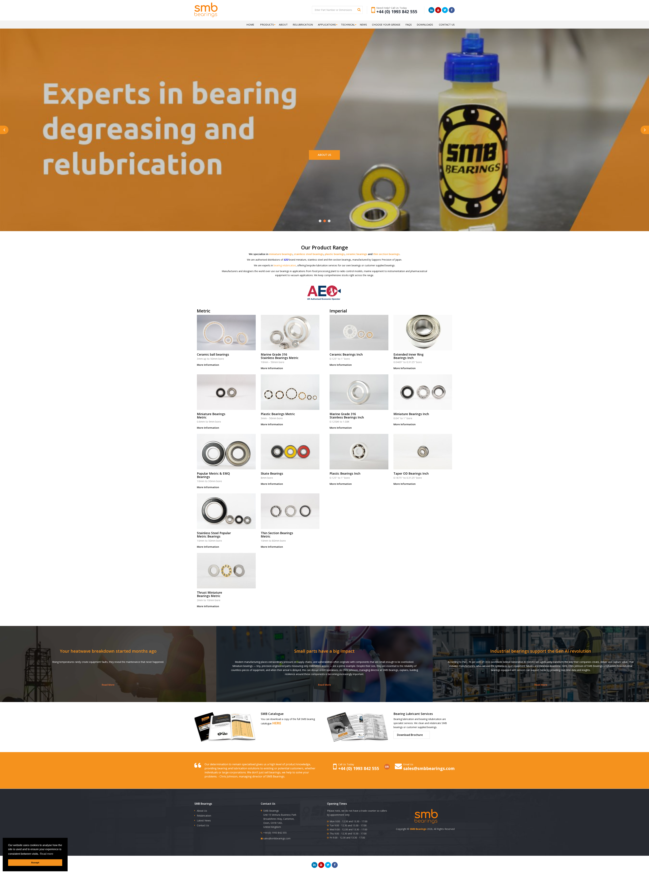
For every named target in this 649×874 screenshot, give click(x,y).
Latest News (204, 820)
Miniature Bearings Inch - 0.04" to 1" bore (422, 401)
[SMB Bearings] (214, 10)
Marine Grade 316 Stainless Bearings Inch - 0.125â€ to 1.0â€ (359, 402)
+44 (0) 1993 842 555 (396, 11)
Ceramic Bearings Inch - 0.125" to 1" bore (359, 341)
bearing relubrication (285, 265)
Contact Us (447, 24)
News (363, 24)
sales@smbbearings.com (429, 768)
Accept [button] (35, 862)
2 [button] (324, 221)
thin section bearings (386, 254)
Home (250, 24)
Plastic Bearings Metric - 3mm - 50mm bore (290, 401)
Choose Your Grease (386, 24)
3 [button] (329, 221)
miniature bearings (281, 254)
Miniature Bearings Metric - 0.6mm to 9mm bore (226, 402)
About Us (324, 155)
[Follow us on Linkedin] (431, 10)
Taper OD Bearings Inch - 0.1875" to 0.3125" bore (422, 460)
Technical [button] (348, 24)
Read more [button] (46, 853)
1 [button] (320, 221)
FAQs (408, 24)
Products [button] (267, 24)
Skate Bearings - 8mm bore (290, 460)
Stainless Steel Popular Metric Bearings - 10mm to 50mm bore (226, 521)
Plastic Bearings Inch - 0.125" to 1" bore (359, 460)
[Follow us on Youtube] (438, 10)
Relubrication (303, 24)
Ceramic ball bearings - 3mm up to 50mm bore (226, 341)
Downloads (425, 24)
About (283, 24)
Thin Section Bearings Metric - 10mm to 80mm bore (290, 521)
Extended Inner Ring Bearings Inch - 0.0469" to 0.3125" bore (422, 343)
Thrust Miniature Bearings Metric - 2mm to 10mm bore (226, 581)
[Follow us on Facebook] (452, 10)
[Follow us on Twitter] (445, 10)
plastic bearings (335, 254)
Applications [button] (327, 24)
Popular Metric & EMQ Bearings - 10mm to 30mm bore (226, 462)
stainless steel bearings (308, 254)
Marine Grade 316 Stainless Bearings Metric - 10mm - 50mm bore (290, 343)
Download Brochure (410, 735)
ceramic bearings (356, 254)
